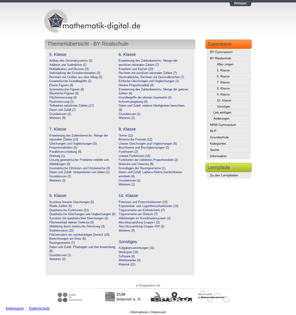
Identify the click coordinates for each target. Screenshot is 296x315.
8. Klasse (223, 88)
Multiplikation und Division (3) (69, 69)
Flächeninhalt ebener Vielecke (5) (71, 222)
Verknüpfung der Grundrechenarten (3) (74, 73)
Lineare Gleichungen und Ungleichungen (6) (148, 143)
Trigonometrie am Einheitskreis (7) (142, 210)
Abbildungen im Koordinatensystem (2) (144, 218)
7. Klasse (223, 82)
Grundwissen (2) (60, 114)
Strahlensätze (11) (61, 230)
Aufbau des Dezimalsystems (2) (70, 60)
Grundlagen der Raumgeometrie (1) (142, 168)
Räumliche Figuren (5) (64, 93)
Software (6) (127, 256)
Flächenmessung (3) (63, 97)
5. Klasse (223, 70)
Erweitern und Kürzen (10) (136, 69)
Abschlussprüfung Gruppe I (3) (139, 222)
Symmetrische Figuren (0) (66, 89)
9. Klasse (223, 94)
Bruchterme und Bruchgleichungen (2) (144, 147)
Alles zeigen (225, 64)
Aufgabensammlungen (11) (136, 248)
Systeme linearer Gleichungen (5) (71, 202)
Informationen (139, 312)
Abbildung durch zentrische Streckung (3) (77, 226)
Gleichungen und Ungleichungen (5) (73, 143)
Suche (214, 150)
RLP (213, 131)
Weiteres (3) (57, 180)
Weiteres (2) (127, 118)
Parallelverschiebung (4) (65, 151)
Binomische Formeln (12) (135, 139)
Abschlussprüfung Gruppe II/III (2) (141, 226)
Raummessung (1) (61, 101)
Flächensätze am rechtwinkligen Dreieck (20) (79, 234)
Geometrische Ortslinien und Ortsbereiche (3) (79, 168)
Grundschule (219, 137)
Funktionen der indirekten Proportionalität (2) (148, 160)
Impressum (158, 312)
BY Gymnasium (221, 52)
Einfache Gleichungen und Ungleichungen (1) (149, 81)
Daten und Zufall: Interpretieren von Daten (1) (79, 172)
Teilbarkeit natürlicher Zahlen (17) (71, 105)
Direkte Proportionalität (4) (136, 85)
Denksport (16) (128, 252)
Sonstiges (223, 106)
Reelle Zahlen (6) (60, 206)
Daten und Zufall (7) (62, 109)
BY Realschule (220, 58)
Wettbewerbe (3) (129, 260)
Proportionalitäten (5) (63, 147)
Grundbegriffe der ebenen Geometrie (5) (145, 97)
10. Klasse (224, 100)
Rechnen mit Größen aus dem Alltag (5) (75, 77)
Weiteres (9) (57, 118)
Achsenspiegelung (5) (133, 101)
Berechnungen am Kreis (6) (67, 238)
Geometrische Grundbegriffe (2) (70, 81)
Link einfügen (222, 112)
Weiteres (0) (127, 230)
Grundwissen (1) (129, 114)
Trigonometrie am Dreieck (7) (138, 214)
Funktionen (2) (128, 151)
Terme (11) (126, 135)
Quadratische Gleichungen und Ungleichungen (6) (82, 214)
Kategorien (218, 143)
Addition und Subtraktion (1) (67, 65)
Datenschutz (39, 308)
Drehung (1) (57, 156)
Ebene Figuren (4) (61, 85)
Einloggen (240, 3)
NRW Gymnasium (223, 125)
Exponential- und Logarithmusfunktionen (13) (148, 206)
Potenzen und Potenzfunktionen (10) (143, 202)
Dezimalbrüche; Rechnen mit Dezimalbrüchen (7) (151, 77)
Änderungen (221, 118)
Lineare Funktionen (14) (134, 156)
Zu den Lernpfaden (224, 175)
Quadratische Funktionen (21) (69, 210)
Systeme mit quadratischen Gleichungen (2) (78, 218)
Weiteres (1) (127, 184)
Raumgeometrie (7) (62, 243)
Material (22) (127, 264)
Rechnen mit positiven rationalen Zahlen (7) (148, 73)
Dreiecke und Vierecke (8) (136, 164)
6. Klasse (223, 76)
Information (218, 156)
